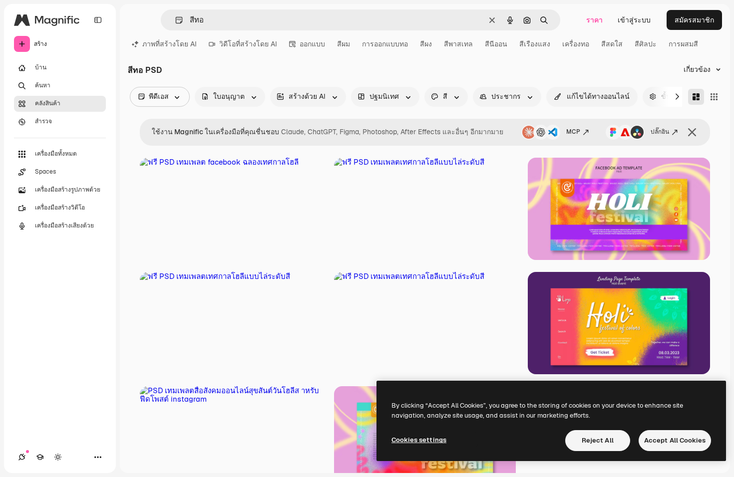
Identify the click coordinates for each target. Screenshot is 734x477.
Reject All (598, 440)
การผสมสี (683, 43)
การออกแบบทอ (385, 43)
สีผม (343, 43)
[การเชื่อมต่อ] (22, 457)
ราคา (594, 19)
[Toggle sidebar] (98, 20)
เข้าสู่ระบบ (634, 19)
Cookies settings (418, 440)
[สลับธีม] (58, 457)
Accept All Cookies (675, 440)
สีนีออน (496, 43)
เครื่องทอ (575, 43)
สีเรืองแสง (534, 43)
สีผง (426, 43)
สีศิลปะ (646, 43)
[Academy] (40, 457)
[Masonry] (696, 97)
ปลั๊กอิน (660, 132)
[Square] (714, 97)
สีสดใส (612, 43)
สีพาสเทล (458, 43)
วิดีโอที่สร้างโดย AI (248, 43)
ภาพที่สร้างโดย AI (169, 43)
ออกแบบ (312, 43)
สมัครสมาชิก (694, 19)
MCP (573, 132)
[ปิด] (692, 132)
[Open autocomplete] (175, 20)
